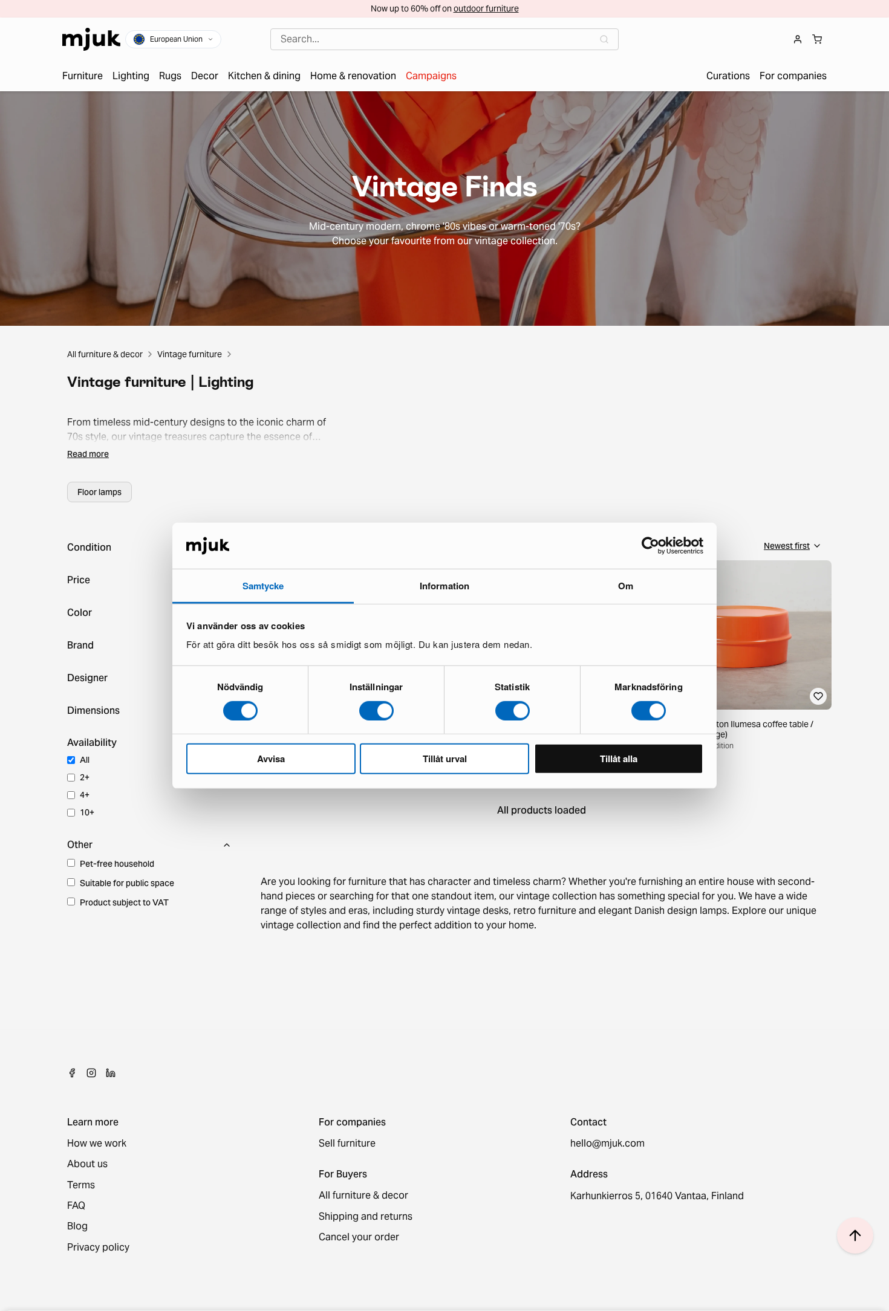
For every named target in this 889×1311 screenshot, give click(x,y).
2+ (85, 777)
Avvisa (271, 758)
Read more (88, 454)
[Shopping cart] (817, 39)
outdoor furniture (486, 8)
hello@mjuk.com (607, 1143)
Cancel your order (359, 1237)
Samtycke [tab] (263, 585)
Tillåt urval (445, 758)
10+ (87, 812)
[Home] (91, 39)
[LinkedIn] (111, 1073)
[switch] (376, 710)
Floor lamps (99, 492)
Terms (81, 1185)
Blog (77, 1226)
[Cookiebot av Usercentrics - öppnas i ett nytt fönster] (650, 546)
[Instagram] (91, 1073)
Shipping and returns (365, 1216)
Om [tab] (625, 585)
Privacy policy (98, 1247)
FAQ (76, 1205)
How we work (96, 1143)
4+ (85, 794)
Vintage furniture (189, 354)
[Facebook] (72, 1073)
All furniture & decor (105, 354)
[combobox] (444, 39)
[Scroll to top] (855, 1235)
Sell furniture (347, 1143)
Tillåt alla (618, 758)
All (85, 759)
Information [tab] (444, 585)
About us (87, 1164)
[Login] (797, 39)
